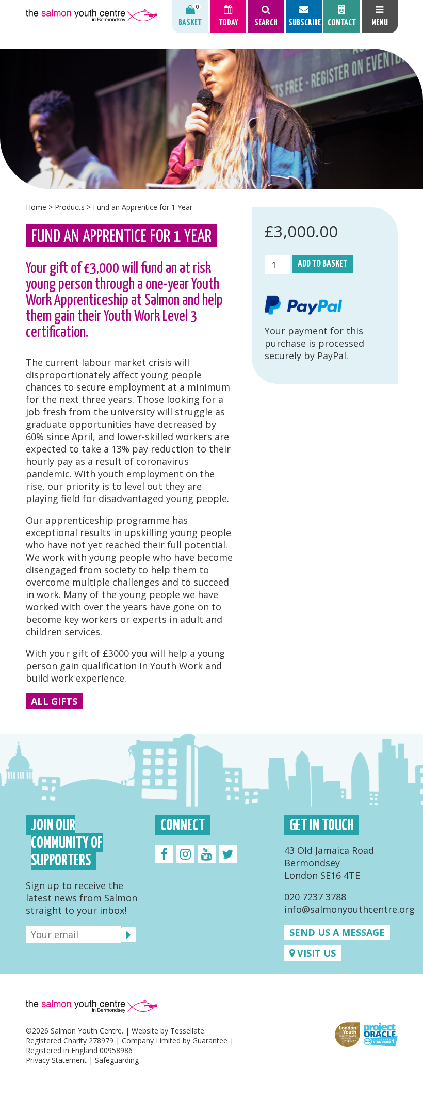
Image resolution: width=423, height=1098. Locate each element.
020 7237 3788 (315, 897)
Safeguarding (117, 1060)
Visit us (315, 953)
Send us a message (337, 932)
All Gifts (54, 701)
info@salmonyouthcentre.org (349, 909)
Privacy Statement (56, 1060)
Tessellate (187, 1031)
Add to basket (323, 264)
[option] (211, 119)
